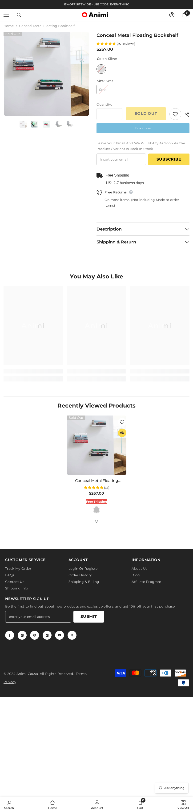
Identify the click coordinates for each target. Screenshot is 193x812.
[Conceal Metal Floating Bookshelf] (96, 445)
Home (9, 26)
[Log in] (172, 15)
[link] (33, 371)
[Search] (19, 15)
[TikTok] (47, 635)
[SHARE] (185, 114)
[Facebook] (9, 635)
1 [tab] (96, 521)
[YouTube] (59, 635)
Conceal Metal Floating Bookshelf (96, 480)
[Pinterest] (34, 635)
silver (96, 509)
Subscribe (169, 159)
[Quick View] (122, 433)
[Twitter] (72, 635)
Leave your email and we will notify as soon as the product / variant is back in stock (140, 146)
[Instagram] (22, 635)
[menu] (6, 15)
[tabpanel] (96, 465)
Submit (88, 616)
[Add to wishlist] (175, 114)
